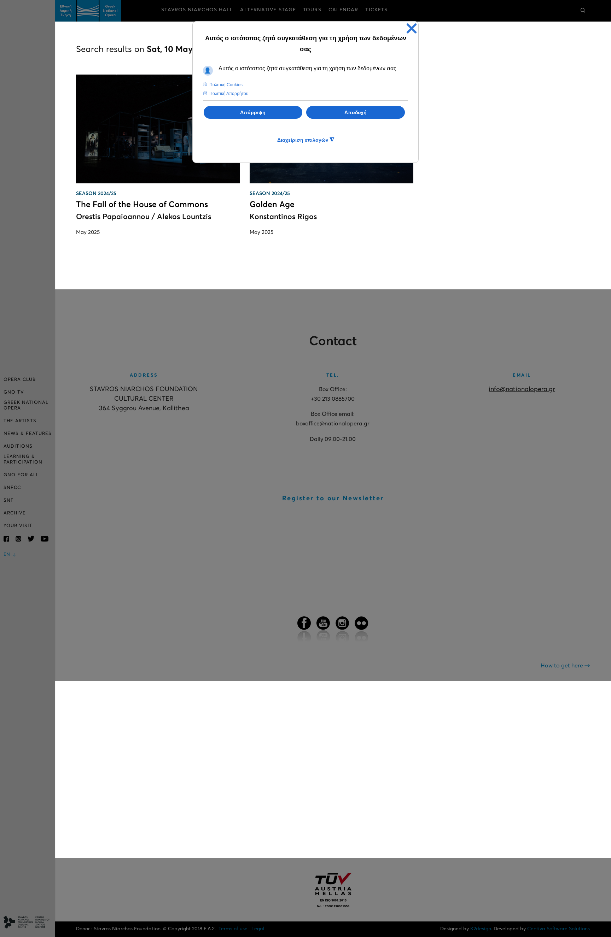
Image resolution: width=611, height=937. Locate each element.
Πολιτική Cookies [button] (226, 84)
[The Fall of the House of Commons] (158, 129)
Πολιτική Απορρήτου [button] (229, 93)
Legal (257, 928)
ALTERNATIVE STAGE (268, 9)
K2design (480, 928)
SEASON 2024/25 (96, 193)
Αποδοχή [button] (355, 112)
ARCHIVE (15, 513)
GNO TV (14, 392)
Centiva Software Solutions (558, 928)
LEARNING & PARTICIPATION (23, 459)
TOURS (312, 9)
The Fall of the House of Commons (142, 205)
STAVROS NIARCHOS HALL (197, 9)
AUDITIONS (18, 446)
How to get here (562, 665)
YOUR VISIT (18, 526)
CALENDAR (343, 9)
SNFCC (12, 487)
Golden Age (272, 205)
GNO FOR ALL (21, 475)
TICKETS (376, 9)
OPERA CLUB (20, 379)
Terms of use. (234, 928)
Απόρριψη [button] (253, 112)
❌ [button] (411, 28)
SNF (9, 500)
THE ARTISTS (20, 421)
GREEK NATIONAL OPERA (26, 405)
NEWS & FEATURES (28, 433)
